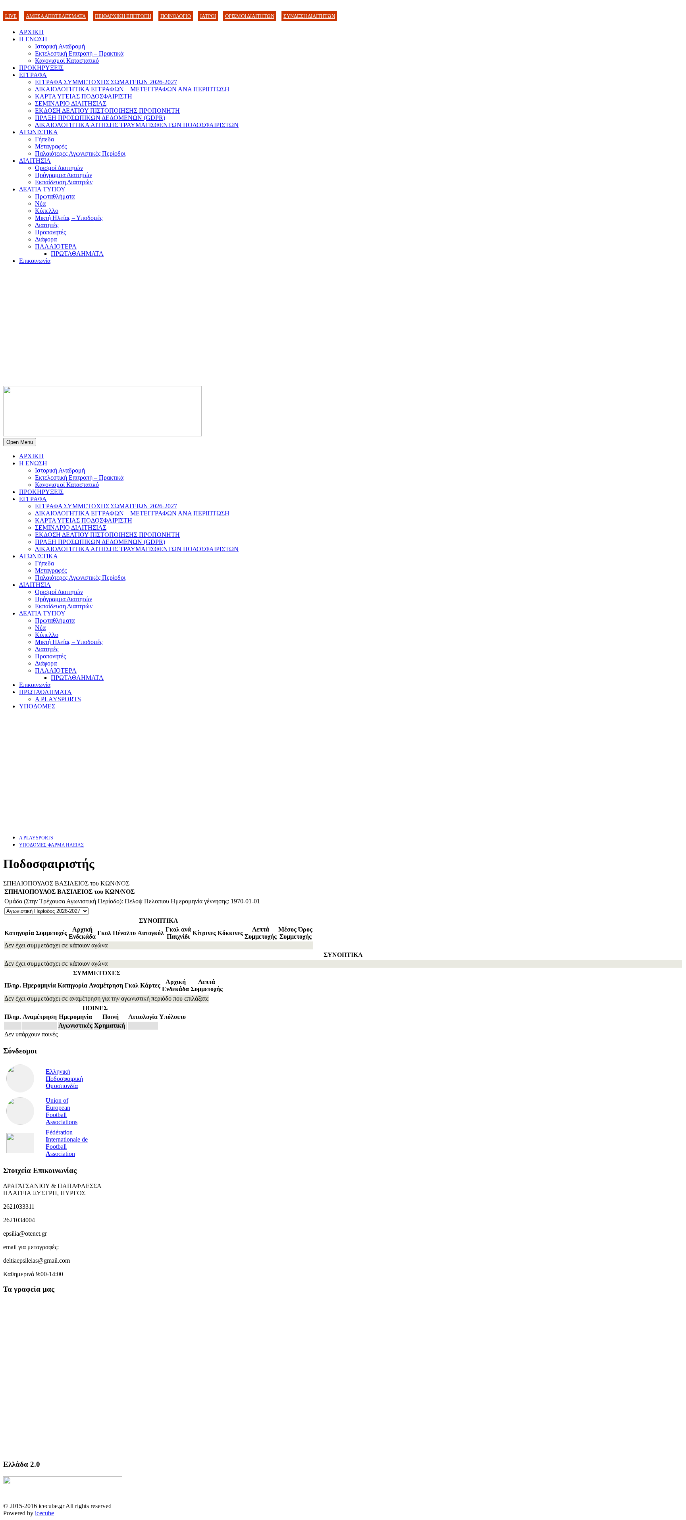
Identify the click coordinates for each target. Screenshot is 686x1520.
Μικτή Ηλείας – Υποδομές (68, 217)
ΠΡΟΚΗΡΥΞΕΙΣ (41, 67)
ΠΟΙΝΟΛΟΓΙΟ (175, 16)
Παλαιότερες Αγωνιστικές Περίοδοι (80, 153)
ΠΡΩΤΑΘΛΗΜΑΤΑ (77, 253)
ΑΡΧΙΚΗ (31, 32)
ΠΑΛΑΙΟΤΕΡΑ (56, 246)
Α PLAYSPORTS (58, 699)
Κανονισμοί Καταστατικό (67, 60)
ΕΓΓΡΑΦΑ (33, 74)
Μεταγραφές (51, 146)
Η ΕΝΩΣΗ (33, 39)
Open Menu (19, 442)
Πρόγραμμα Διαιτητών (63, 175)
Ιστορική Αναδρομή (60, 46)
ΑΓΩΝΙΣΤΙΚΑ (38, 132)
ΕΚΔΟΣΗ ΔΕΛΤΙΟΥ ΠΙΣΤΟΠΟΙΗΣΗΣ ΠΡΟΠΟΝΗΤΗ (107, 110)
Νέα (40, 203)
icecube (44, 1513)
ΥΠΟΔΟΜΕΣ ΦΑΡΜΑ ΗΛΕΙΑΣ (51, 845)
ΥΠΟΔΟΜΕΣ (37, 706)
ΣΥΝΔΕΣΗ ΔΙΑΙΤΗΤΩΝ (309, 16)
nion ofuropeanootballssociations (61, 1111)
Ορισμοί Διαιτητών (59, 167)
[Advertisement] (343, 326)
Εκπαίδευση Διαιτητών (63, 182)
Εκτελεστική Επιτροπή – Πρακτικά (79, 53)
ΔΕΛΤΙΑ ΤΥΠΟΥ (42, 189)
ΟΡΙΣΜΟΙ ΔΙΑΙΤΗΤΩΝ (249, 16)
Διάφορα (46, 239)
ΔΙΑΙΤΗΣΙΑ (35, 160)
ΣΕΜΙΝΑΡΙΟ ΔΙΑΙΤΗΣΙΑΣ (70, 103)
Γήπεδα (44, 139)
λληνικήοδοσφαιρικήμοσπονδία (64, 1078)
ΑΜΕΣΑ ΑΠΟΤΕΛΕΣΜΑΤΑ (56, 16)
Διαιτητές (46, 225)
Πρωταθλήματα (55, 196)
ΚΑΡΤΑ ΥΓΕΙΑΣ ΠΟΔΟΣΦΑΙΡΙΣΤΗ (83, 96)
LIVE (11, 16)
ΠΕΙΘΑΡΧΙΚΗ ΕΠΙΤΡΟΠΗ (123, 16)
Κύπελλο (46, 210)
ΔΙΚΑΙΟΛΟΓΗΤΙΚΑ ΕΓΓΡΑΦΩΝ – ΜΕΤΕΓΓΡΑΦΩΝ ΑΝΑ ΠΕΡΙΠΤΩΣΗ (132, 89)
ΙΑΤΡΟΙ (208, 16)
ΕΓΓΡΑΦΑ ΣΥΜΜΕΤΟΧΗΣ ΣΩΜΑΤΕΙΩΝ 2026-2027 (106, 82)
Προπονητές (50, 232)
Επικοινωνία (34, 260)
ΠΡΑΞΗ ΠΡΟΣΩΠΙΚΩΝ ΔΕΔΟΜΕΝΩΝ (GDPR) (100, 117)
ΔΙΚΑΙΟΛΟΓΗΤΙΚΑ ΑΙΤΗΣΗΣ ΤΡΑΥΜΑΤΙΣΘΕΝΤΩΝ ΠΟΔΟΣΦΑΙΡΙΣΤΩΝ (137, 125)
